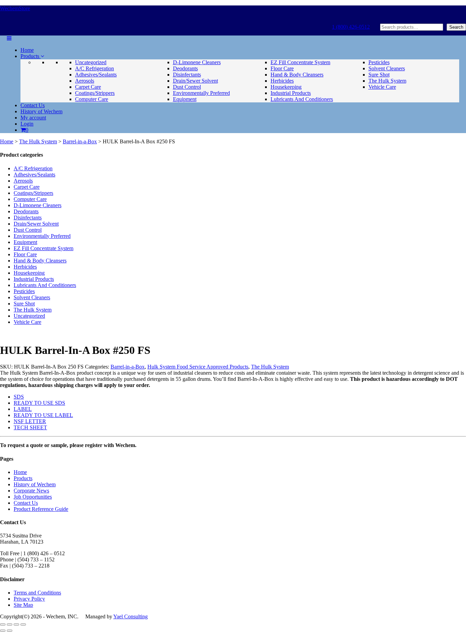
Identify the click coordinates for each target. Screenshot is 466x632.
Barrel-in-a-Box (80, 141)
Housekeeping (286, 87)
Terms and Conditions (37, 592)
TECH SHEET (30, 427)
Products (30, 56)
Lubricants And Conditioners (302, 99)
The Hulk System (387, 81)
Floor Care (282, 68)
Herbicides (282, 81)
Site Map (23, 605)
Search (456, 27)
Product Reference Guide (41, 509)
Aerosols (84, 81)
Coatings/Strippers (95, 93)
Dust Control (187, 87)
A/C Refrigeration (94, 68)
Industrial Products (291, 93)
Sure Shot (379, 74)
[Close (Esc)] (23, 624)
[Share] (16, 624)
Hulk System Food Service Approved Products (197, 367)
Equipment (184, 99)
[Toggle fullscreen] (9, 624)
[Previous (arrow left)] (2, 631)
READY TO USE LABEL (43, 415)
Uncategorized (90, 62)
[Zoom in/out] (2, 624)
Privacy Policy (29, 599)
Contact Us (32, 105)
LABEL (23, 409)
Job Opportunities (33, 497)
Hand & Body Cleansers (297, 74)
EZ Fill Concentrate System (300, 62)
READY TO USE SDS (39, 403)
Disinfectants (187, 74)
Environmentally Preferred (201, 93)
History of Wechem (41, 111)
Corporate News (31, 490)
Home (27, 50)
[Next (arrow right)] (9, 631)
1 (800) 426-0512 (351, 27)
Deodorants (185, 68)
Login (26, 124)
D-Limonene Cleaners (197, 62)
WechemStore (15, 8)
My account (33, 117)
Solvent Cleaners (386, 68)
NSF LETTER (30, 421)
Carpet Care (88, 87)
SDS (19, 397)
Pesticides (379, 62)
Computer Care (91, 99)
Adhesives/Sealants (96, 74)
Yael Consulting (130, 616)
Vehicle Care (382, 87)
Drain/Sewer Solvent (195, 81)
